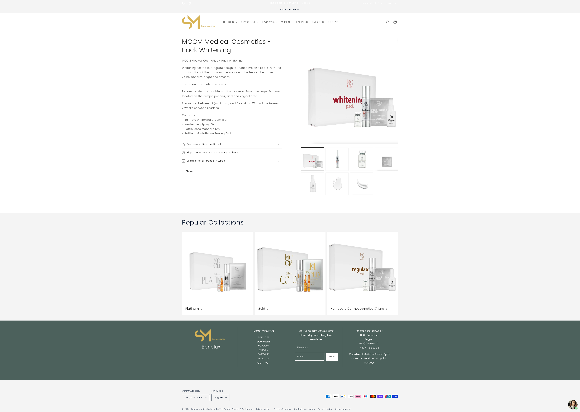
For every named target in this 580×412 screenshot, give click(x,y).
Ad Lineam (247, 409)
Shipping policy (343, 409)
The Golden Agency (229, 409)
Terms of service (282, 409)
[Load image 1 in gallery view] (312, 159)
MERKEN (263, 350)
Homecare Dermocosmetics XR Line (357, 309)
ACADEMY (264, 346)
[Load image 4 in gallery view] (386, 159)
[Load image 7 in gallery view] (361, 183)
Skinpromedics (198, 409)
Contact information (304, 409)
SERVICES (263, 337)
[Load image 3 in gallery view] (361, 159)
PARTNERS (263, 354)
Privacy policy (263, 409)
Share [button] (189, 171)
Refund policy (325, 409)
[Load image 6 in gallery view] (337, 183)
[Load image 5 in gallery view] (312, 183)
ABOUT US (264, 358)
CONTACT (263, 363)
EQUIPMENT (263, 341)
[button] (229, 22)
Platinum (192, 309)
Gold (261, 309)
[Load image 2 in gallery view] (337, 159)
